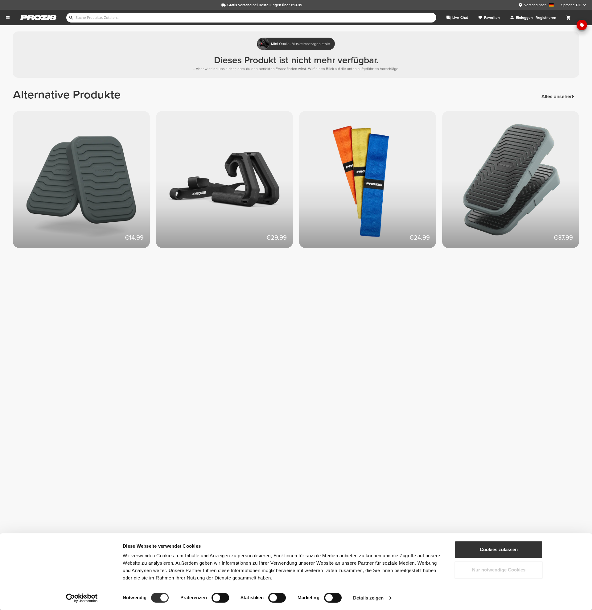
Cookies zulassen (499, 549)
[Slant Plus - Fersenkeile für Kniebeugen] (513, 182)
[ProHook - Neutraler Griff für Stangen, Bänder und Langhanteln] (227, 182)
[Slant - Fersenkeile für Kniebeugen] (84, 182)
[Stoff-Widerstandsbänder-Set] (370, 182)
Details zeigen (368, 597)
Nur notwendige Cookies (498, 569)
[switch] (220, 598)
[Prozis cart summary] (568, 17)
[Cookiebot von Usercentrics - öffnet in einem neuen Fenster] (82, 598)
